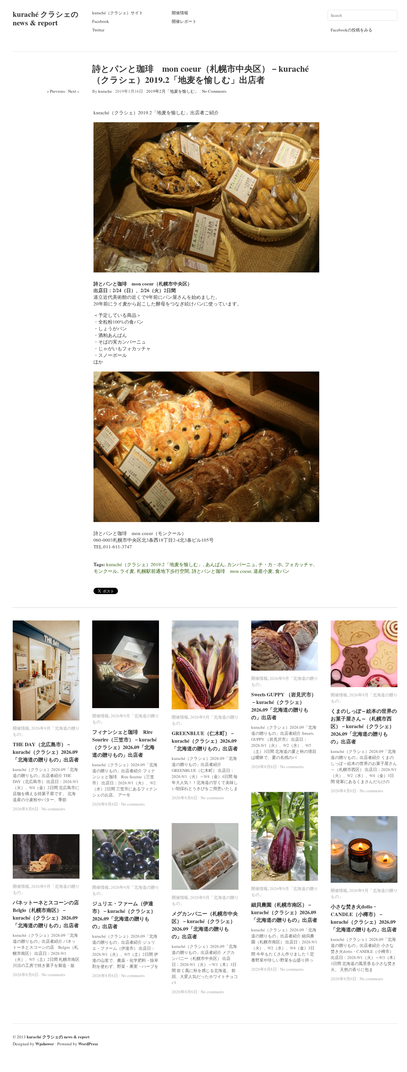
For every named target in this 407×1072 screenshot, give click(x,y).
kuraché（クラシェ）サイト (117, 13)
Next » (73, 91)
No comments (53, 809)
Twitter (98, 30)
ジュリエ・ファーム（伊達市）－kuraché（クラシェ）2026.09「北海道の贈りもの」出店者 (124, 915)
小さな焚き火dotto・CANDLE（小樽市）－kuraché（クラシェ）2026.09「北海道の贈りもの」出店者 (364, 918)
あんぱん (214, 564)
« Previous (56, 91)
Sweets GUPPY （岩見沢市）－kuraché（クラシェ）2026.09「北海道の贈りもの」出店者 (283, 706)
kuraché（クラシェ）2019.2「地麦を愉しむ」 (154, 564)
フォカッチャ (299, 564)
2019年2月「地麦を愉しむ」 (172, 91)
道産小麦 (262, 571)
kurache (105, 91)
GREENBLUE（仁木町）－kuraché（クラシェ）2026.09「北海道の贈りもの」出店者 (205, 740)
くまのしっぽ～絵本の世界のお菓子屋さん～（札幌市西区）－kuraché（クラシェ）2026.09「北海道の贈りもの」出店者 (364, 726)
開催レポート (184, 21)
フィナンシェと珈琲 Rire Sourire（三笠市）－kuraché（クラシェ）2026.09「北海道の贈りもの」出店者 (124, 743)
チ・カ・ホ (270, 564)
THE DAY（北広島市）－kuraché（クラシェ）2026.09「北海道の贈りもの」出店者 (46, 751)
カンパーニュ (241, 564)
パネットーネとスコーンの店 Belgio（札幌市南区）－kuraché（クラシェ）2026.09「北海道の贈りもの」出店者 (48, 914)
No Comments (214, 91)
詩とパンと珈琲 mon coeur (221, 571)
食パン (282, 571)
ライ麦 (127, 571)
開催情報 (180, 13)
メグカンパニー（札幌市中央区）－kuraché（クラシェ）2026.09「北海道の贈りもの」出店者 (205, 925)
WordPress (88, 1044)
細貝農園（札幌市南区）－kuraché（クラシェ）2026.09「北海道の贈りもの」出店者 (284, 912)
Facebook (100, 21)
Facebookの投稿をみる (351, 30)
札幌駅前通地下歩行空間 (163, 571)
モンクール (105, 571)
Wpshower (44, 1044)
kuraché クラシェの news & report (46, 18)
